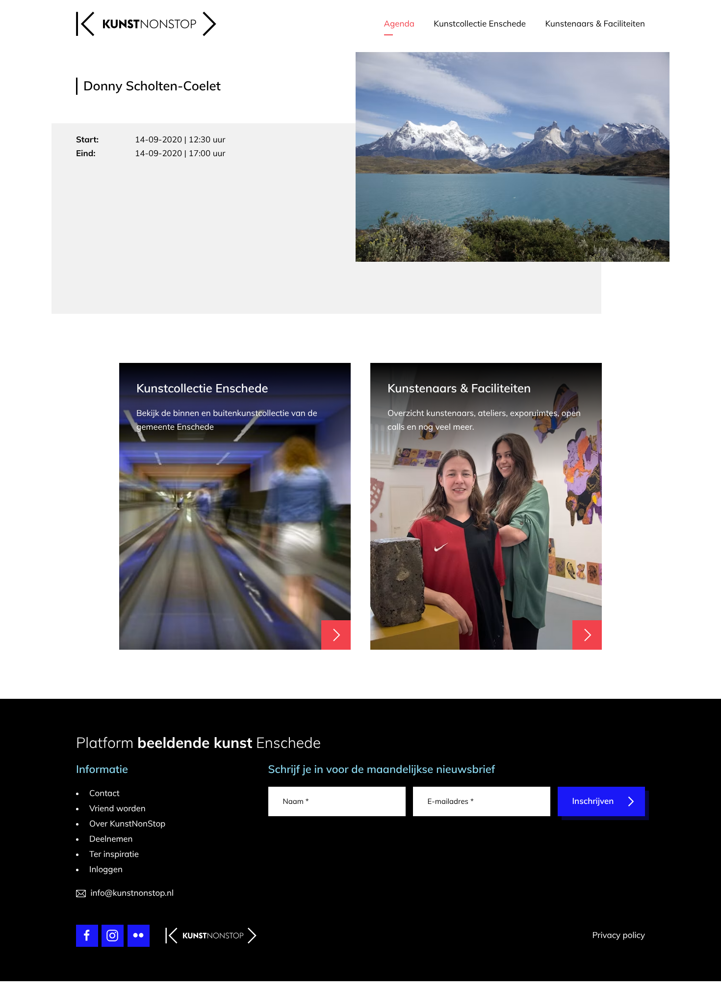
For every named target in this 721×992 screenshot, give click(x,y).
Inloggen (106, 869)
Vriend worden (117, 808)
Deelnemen (111, 839)
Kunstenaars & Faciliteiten (595, 24)
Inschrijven (593, 801)
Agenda (399, 24)
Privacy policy (618, 935)
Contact (104, 793)
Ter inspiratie (114, 854)
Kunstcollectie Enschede (480, 24)
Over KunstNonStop (127, 824)
